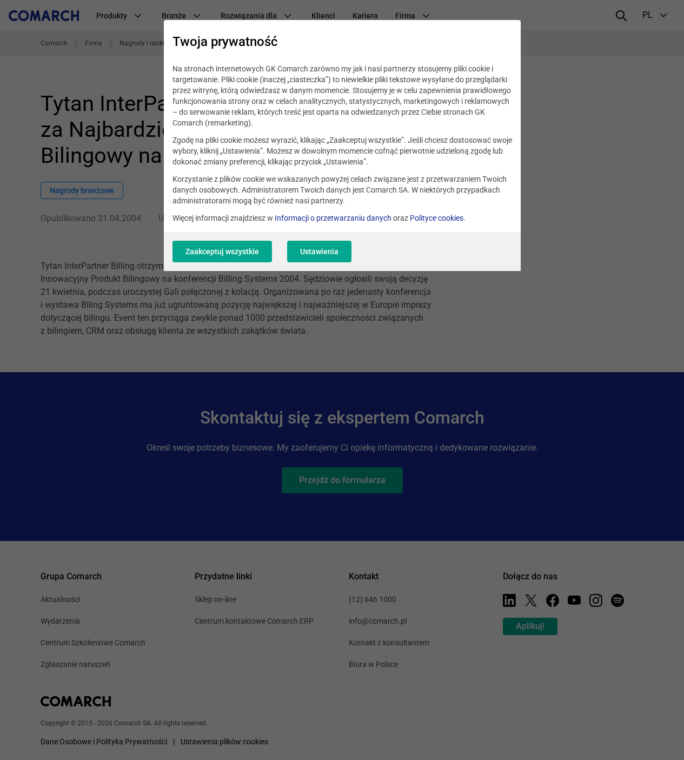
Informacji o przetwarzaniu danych (333, 218)
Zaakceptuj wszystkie (222, 251)
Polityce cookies (436, 218)
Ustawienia (319, 251)
